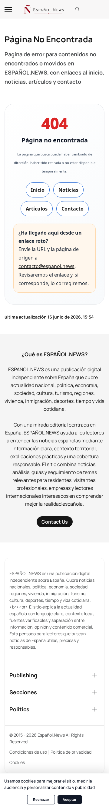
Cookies (17, 762)
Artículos (37, 208)
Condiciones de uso (28, 752)
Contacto (72, 208)
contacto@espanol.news (46, 266)
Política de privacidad (71, 752)
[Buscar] (77, 9)
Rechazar (41, 799)
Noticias (68, 190)
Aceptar (70, 799)
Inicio (38, 190)
